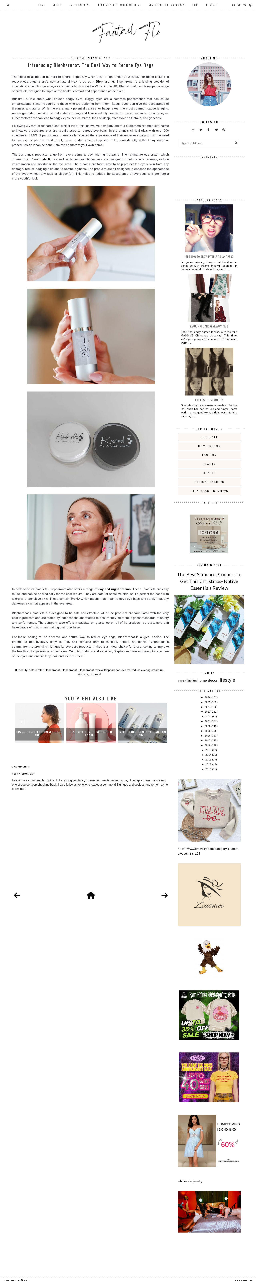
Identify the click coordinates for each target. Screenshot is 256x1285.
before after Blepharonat (44, 670)
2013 (208, 759)
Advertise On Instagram (167, 5)
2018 (208, 735)
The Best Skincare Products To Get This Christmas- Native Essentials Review (209, 581)
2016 (208, 745)
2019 (208, 731)
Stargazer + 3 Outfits (209, 399)
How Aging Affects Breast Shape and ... (39, 733)
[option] (39, 723)
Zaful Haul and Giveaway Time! (209, 326)
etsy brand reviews (209, 491)
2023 (208, 711)
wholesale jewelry (190, 1181)
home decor (209, 446)
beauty (23, 670)
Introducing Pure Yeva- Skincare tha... (143, 733)
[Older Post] (164, 895)
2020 (208, 726)
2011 (208, 769)
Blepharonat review (90, 670)
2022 (208, 716)
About (57, 5)
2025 (208, 702)
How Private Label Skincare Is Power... (91, 733)
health (209, 473)
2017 (208, 740)
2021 (208, 721)
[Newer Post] (17, 895)
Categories (77, 5)
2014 (208, 754)
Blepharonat (69, 670)
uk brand (95, 674)
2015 (208, 750)
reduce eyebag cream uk (147, 670)
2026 (208, 697)
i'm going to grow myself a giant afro (209, 256)
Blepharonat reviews (117, 670)
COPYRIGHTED (243, 1280)
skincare (83, 674)
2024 (208, 707)
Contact (212, 5)
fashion (209, 455)
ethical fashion (209, 482)
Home (41, 5)
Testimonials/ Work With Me (119, 5)
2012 (208, 764)
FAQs (195, 5)
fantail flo (12, 1280)
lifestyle (209, 437)
